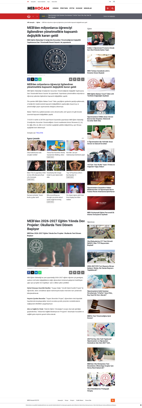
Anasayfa (31, 22)
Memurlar (88, 8)
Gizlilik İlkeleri (79, 400)
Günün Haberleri (41, 1)
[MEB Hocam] (38, 8)
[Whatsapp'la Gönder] (39, 79)
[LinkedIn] (36, 79)
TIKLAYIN (39, 133)
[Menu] (107, 8)
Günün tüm (109, 16)
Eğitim (71, 8)
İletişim (72, 400)
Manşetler (33, 1)
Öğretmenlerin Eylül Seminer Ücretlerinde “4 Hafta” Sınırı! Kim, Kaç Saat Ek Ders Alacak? (69, 16)
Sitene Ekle (54, 1)
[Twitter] (32, 79)
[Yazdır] (70, 79)
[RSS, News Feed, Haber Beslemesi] (113, 400)
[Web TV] (110, 1)
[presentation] (33, 16)
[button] (74, 79)
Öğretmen (64, 8)
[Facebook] (28, 79)
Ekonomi (79, 8)
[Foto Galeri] (114, 1)
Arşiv (48, 1)
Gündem (55, 8)
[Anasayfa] (28, 1)
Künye (66, 400)
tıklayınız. (114, 405)
